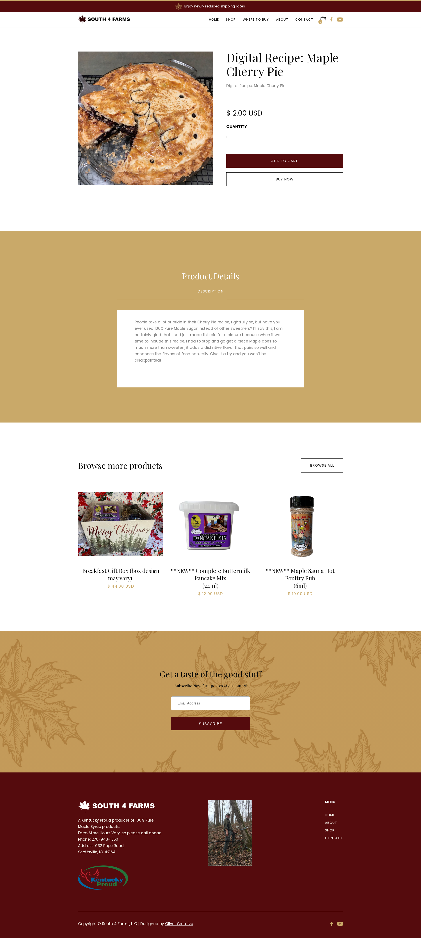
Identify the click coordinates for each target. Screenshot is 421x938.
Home (214, 19)
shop (330, 830)
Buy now (285, 179)
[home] (104, 19)
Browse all (322, 465)
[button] (323, 19)
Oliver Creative (179, 923)
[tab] (210, 294)
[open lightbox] (145, 118)
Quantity (236, 126)
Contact (304, 19)
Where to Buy (256, 19)
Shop (231, 19)
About (282, 19)
